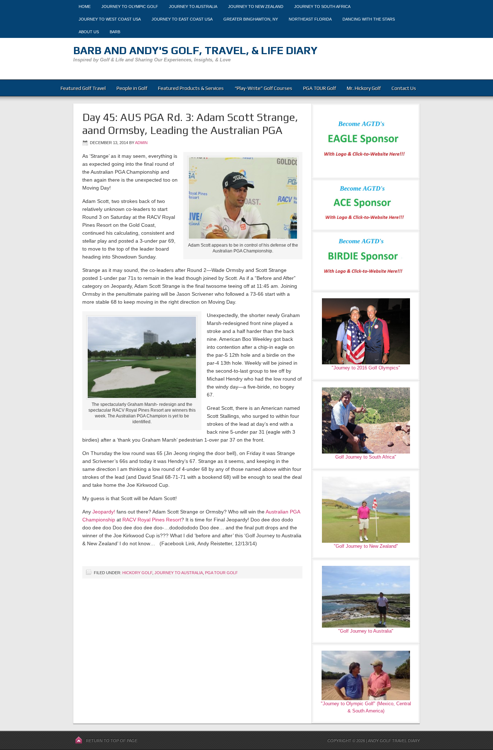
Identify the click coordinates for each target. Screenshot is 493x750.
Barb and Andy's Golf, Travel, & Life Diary (195, 50)
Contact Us (404, 88)
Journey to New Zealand (255, 6)
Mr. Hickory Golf (364, 88)
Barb (115, 32)
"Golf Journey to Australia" (365, 631)
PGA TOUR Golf (319, 88)
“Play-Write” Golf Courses (263, 88)
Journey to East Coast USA (182, 19)
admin (141, 142)
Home (85, 6)
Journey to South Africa (322, 6)
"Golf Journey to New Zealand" (366, 546)
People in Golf (132, 88)
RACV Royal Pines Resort (151, 520)
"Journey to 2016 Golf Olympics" (366, 367)
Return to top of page (111, 740)
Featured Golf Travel (83, 88)
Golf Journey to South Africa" (365, 457)
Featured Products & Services (191, 88)
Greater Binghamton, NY (250, 19)
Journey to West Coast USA (110, 19)
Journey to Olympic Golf (129, 6)
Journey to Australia (193, 6)
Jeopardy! (103, 512)
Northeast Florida (310, 19)
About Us (89, 32)
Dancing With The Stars (369, 19)
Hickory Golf (137, 573)
